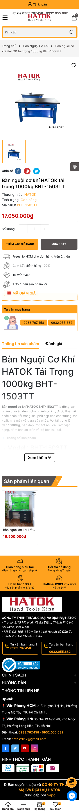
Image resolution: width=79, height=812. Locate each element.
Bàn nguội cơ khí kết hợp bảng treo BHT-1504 (17, 530)
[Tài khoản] (37, 4)
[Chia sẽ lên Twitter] (36, 170)
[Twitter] (15, 748)
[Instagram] (34, 748)
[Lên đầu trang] (72, 771)
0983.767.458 (33, 322)
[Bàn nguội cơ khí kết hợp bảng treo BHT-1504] (20, 509)
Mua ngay (59, 244)
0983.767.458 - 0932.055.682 (40, 732)
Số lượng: (9, 229)
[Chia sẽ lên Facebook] (18, 170)
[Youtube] (25, 748)
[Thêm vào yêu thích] (74, 65)
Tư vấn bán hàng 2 (61, 648)
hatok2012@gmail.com (29, 739)
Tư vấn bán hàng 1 (23, 646)
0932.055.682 (61, 322)
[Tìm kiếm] (72, 32)
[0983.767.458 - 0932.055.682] (39, 13)
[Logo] (39, 17)
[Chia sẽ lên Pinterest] (27, 170)
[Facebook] (5, 748)
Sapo (51, 795)
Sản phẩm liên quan (26, 481)
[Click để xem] (39, 99)
